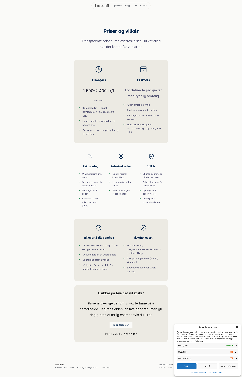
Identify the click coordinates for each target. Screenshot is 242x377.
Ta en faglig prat (121, 325)
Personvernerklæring (198, 372)
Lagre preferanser (228, 366)
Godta (187, 366)
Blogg (127, 6)
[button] (237, 327)
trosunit (102, 6)
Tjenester (117, 6)
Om (135, 6)
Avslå (207, 366)
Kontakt (143, 6)
